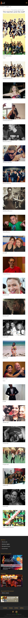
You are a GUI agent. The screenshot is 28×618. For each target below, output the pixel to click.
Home (4, 10)
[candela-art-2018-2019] (14, 77)
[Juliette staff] (14, 356)
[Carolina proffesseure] (14, 119)
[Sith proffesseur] (14, 230)
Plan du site (4, 542)
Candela (8, 10)
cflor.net (19, 614)
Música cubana (5, 593)
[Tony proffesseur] (14, 272)
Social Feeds (5, 548)
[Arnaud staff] (14, 442)
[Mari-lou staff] (14, 314)
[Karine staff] (14, 505)
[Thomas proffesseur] (14, 161)
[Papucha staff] (14, 293)
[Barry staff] (14, 377)
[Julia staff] (14, 251)
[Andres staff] (14, 335)
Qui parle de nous (6, 546)
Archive (16, 608)
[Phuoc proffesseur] (14, 182)
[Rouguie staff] (14, 463)
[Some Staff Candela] (14, 54)
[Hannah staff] (14, 421)
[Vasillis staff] (14, 484)
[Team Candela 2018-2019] (14, 526)
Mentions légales (6, 544)
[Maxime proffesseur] (14, 140)
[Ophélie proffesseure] (14, 209)
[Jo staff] (14, 400)
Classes (11, 608)
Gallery (21, 608)
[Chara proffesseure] (14, 98)
